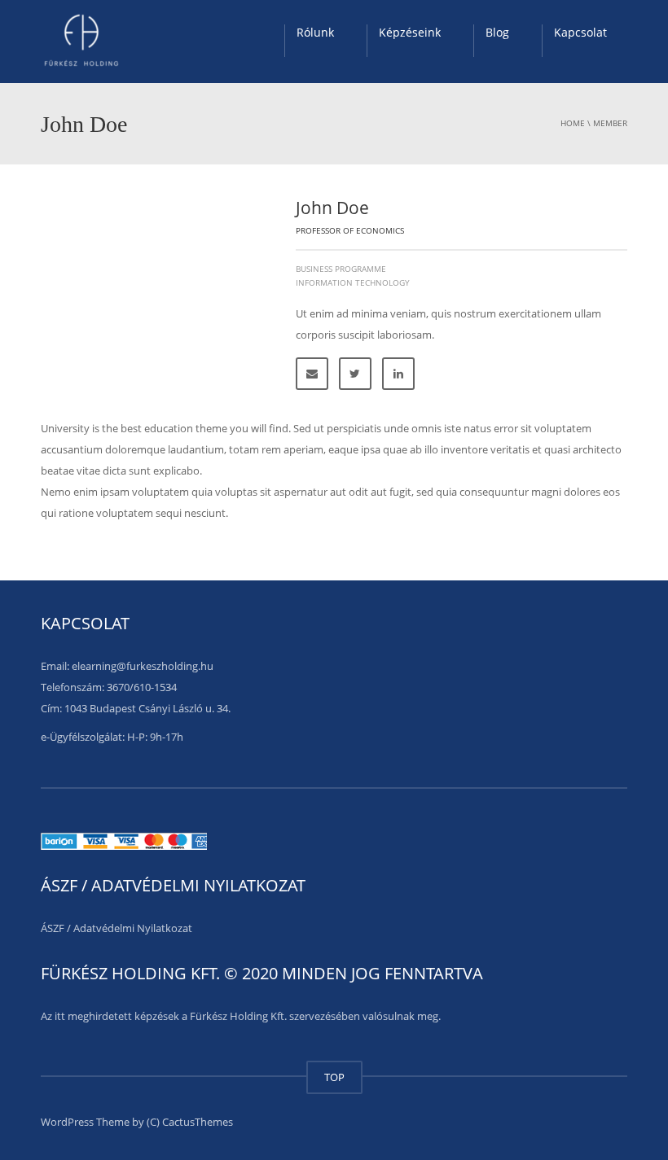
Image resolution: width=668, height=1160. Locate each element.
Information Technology (353, 282)
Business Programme (341, 268)
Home (572, 123)
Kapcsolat (580, 32)
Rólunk (315, 32)
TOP (334, 1077)
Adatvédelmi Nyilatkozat (132, 928)
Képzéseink (410, 32)
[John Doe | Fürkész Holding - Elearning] (81, 40)
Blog (497, 32)
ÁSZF (52, 928)
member (610, 123)
